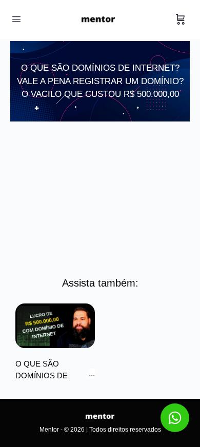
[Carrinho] (180, 19)
